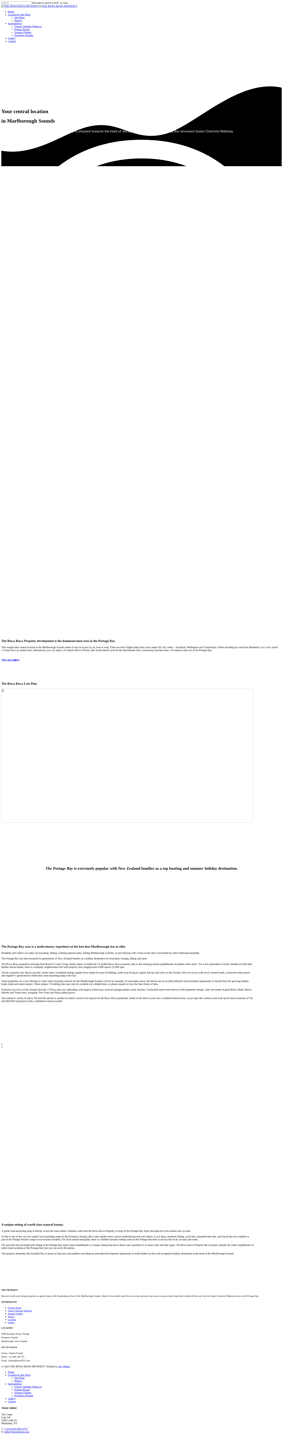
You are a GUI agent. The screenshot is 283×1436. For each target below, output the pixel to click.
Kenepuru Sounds (23, 35)
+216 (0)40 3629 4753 (16, 1428)
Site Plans (19, 17)
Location (12, 1319)
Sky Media (64, 1366)
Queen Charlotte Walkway (28, 26)
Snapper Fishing (22, 32)
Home (11, 11)
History (18, 20)
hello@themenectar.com (16, 1431)
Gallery (12, 38)
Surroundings (15, 23)
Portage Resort (22, 29)
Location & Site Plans (19, 14)
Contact (12, 41)
